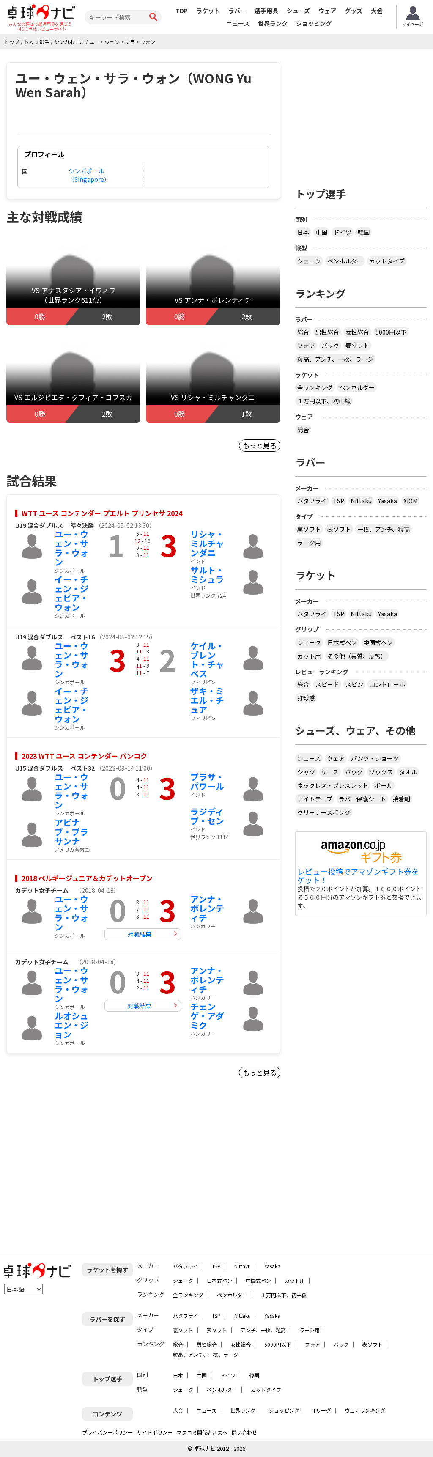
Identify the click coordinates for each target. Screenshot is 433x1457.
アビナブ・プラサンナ (71, 831)
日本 (303, 232)
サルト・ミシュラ (207, 574)
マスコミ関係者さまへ (202, 1432)
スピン (354, 684)
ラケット (208, 10)
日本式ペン (342, 642)
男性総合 (327, 332)
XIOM (410, 501)
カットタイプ (387, 261)
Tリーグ (322, 1410)
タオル (408, 772)
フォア (306, 345)
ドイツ (342, 232)
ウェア (327, 10)
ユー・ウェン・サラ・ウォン (71, 548)
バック (330, 345)
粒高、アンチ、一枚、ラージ (335, 359)
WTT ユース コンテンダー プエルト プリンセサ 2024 (102, 513)
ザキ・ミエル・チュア (207, 700)
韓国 (364, 232)
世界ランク (273, 23)
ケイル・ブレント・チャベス (207, 659)
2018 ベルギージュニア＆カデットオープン (87, 878)
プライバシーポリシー (107, 1432)
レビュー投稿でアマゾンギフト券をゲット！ (358, 875)
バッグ (354, 772)
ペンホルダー (345, 261)
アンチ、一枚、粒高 (263, 1330)
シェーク (309, 261)
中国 (321, 232)
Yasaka (387, 501)
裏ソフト (309, 529)
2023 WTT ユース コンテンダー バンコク (84, 756)
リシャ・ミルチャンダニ (207, 543)
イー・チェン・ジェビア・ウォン (71, 593)
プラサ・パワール (207, 781)
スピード (327, 684)
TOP (181, 10)
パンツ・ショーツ (375, 758)
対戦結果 (139, 934)
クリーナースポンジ (323, 812)
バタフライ (312, 501)
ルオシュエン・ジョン (71, 1025)
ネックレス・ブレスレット (332, 785)
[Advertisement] (79, 1170)
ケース (330, 772)
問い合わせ (244, 1432)
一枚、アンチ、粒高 (383, 529)
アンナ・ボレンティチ (207, 908)
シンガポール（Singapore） (89, 175)
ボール (383, 785)
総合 (303, 332)
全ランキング (315, 387)
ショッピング (314, 23)
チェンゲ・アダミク (207, 1015)
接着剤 (401, 799)
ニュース (237, 23)
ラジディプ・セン (207, 816)
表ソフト (357, 345)
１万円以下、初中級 (324, 401)
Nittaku (361, 501)
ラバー (237, 10)
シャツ (306, 772)
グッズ (353, 10)
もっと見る (260, 445)
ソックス (381, 772)
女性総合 (357, 332)
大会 (377, 10)
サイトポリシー (155, 1432)
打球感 (306, 698)
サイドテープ (314, 799)
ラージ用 (309, 542)
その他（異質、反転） (356, 656)
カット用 (309, 656)
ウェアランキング (365, 1410)
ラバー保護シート (362, 799)
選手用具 (266, 10)
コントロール (387, 684)
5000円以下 (391, 332)
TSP (338, 501)
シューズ (298, 10)
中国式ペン (378, 642)
